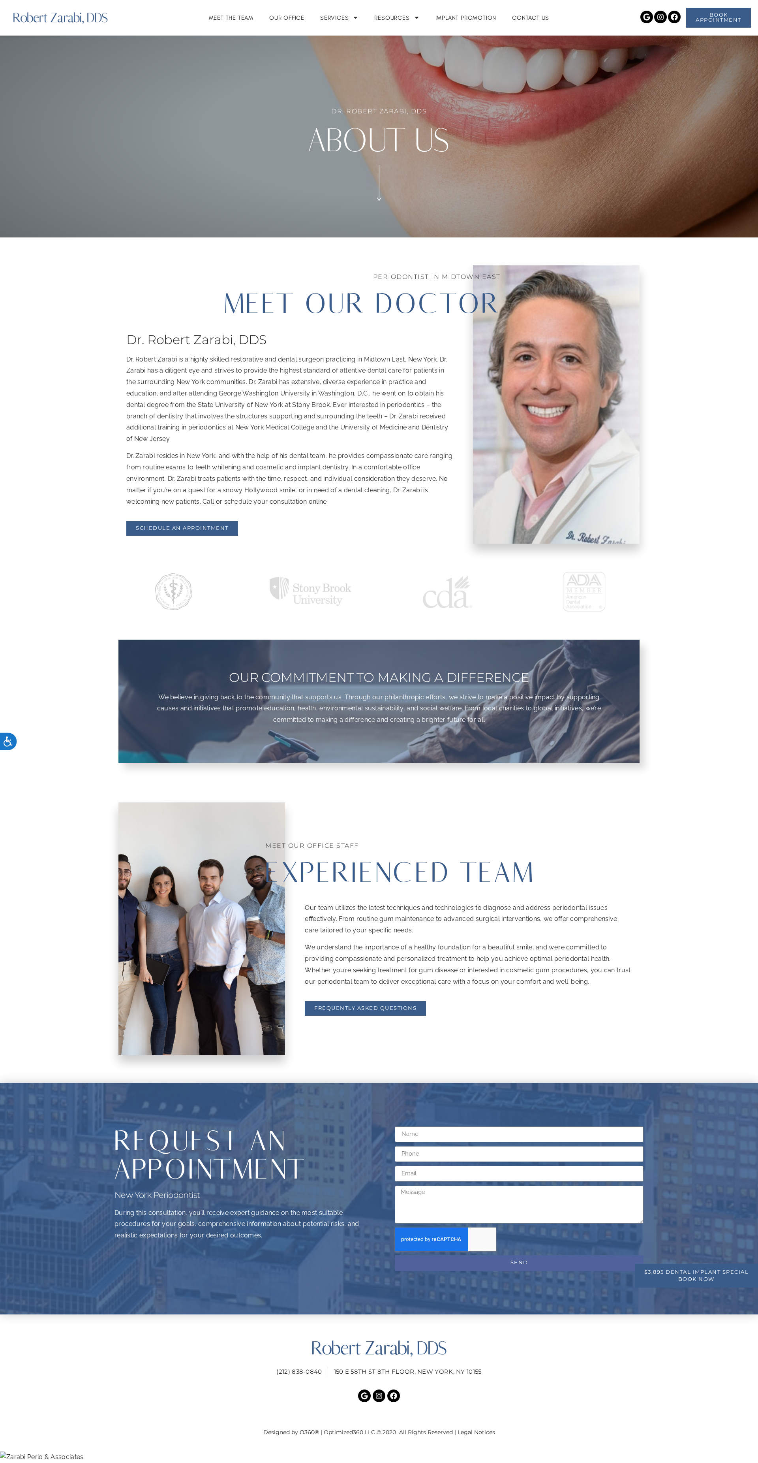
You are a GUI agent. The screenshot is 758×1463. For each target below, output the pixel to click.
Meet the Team (231, 17)
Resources (391, 17)
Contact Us (530, 17)
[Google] (646, 17)
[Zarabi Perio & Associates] (379, 1457)
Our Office (286, 17)
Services (334, 17)
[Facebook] (674, 17)
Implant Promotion (466, 17)
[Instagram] (660, 17)
